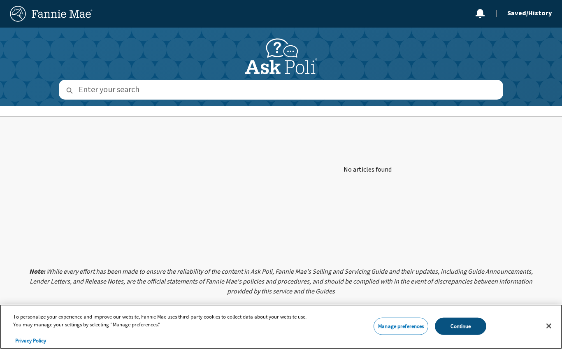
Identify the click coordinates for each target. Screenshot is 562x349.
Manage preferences (401, 326)
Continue (461, 326)
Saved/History (529, 13)
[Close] (549, 326)
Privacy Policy (30, 340)
